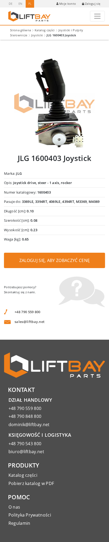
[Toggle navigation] (97, 16)
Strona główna (20, 30)
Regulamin (19, 523)
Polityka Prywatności (29, 515)
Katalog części (44, 30)
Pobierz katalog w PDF (31, 483)
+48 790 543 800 (25, 444)
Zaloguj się (93, 3)
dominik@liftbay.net (29, 424)
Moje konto (67, 3)
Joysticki (37, 35)
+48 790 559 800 (27, 311)
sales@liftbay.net (29, 321)
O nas (14, 507)
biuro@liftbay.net (26, 451)
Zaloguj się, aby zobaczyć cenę (54, 260)
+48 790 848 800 (25, 416)
